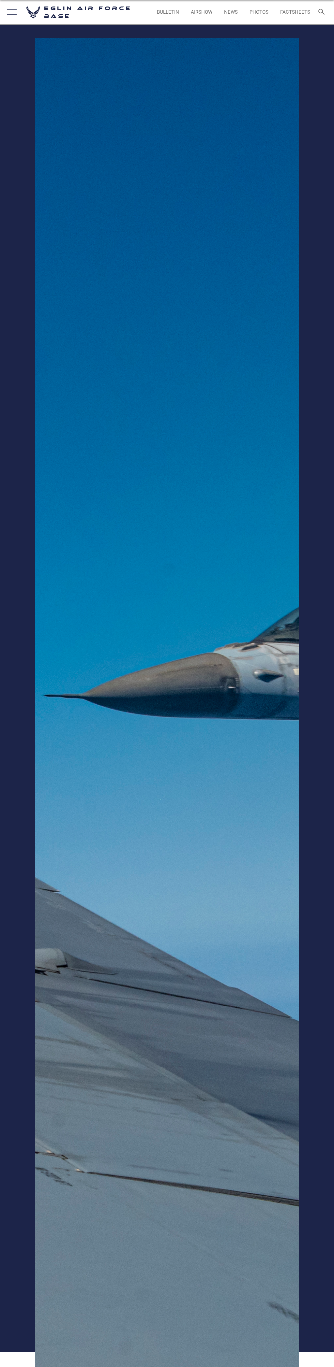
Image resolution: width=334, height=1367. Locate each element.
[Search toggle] (322, 12)
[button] (10, 12)
